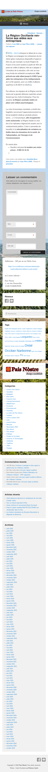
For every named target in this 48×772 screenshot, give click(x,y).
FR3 (9, 333)
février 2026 (10, 542)
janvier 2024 (10, 601)
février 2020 (10, 711)
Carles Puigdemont (27, 328)
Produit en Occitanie (13, 436)
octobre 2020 (10, 692)
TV (21, 355)
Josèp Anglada (16, 337)
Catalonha (7, 331)
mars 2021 (9, 680)
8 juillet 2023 (8, 328)
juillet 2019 (9, 727)
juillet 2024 (9, 587)
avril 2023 (9, 622)
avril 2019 (9, 734)
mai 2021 (9, 675)
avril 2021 (9, 678)
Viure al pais (26, 355)
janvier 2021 (10, 685)
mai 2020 (9, 704)
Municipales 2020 (30, 341)
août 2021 (9, 668)
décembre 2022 (11, 631)
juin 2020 (9, 701)
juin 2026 (9, 533)
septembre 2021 (11, 666)
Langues (9, 415)
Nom (9, 224)
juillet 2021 (9, 671)
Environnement (11, 408)
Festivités (9, 410)
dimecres (29, 331)
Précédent (30, 33)
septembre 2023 (11, 610)
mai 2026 (9, 535)
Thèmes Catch (33, 768)
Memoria (9, 424)
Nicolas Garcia (15, 346)
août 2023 (9, 612)
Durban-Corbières (37, 331)
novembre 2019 (11, 718)
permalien (9, 164)
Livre (8, 420)
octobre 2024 (10, 580)
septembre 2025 (11, 554)
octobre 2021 (10, 664)
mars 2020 (9, 708)
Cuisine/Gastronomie (13, 401)
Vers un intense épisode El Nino (16, 503)
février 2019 (10, 739)
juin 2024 (9, 589)
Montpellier (22, 341)
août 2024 (9, 584)
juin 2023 (9, 617)
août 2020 (9, 697)
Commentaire (12, 192)
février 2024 (10, 598)
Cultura (24, 331)
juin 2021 (9, 673)
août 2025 (9, 556)
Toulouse (17, 355)
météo (38, 340)
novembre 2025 (11, 549)
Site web (10, 246)
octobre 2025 (10, 552)
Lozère (38, 337)
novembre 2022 (11, 634)
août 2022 (9, 641)
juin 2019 (9, 729)
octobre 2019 (10, 720)
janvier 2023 (10, 629)
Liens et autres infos (13, 417)
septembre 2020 (11, 694)
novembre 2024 (11, 577)
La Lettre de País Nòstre (14, 413)
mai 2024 (9, 591)
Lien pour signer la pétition (28, 470)
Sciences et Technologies (14, 438)
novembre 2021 (11, 661)
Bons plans (10, 396)
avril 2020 (9, 706)
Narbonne (7, 346)
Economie (13, 161)
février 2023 (10, 626)
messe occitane (14, 341)
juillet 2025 (9, 559)
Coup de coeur (11, 399)
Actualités (30, 159)
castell (34, 328)
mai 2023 (9, 619)
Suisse (12, 355)
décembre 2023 (11, 603)
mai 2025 (9, 563)
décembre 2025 (11, 547)
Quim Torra (34, 351)
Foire (6, 333)
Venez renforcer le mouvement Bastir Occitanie (21, 505)
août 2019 (9, 725)
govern (28, 333)
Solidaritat (9, 441)
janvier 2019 (10, 741)
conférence (19, 331)
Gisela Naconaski (21, 333)
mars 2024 (9, 596)
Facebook (7, 301)
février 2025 (10, 570)
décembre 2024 (11, 575)
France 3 (13, 333)
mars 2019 (9, 736)
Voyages (9, 448)
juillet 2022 (9, 643)
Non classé (10, 429)
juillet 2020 (9, 699)
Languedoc (27, 336)
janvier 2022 (10, 657)
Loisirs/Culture (11, 422)
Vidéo (8, 445)
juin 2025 (9, 561)
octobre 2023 (10, 608)
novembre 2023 (11, 605)
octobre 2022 (10, 636)
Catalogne (39, 328)
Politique (9, 434)
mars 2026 (9, 540)
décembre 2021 (11, 659)
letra (34, 337)
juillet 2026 (9, 531)
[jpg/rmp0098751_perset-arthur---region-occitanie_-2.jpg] (13, 53)
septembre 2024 (11, 582)
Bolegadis (14, 328)
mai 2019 (9, 732)
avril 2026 (9, 538)
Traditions (9, 443)
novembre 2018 (11, 746)
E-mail (10, 235)
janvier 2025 (10, 573)
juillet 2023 (9, 615)
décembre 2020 (11, 687)
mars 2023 (9, 624)
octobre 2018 (10, 748)
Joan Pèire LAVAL (28, 44)
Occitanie (21, 346)
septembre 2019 (11, 722)
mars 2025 (9, 568)
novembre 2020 (11, 690)
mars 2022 (9, 652)
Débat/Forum (10, 403)
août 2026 (9, 528)
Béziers (20, 328)
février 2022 (10, 654)
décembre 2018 (11, 743)
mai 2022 (9, 647)
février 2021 (10, 683)
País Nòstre (10, 431)
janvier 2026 (10, 545)
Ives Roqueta (34, 333)
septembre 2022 (11, 638)
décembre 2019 (11, 715)
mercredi (7, 341)
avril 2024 (9, 594)
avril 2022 (9, 650)
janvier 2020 (10, 713)
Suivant (40, 33)
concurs (13, 331)
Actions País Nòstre (13, 389)
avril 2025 (9, 566)
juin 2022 (9, 645)
